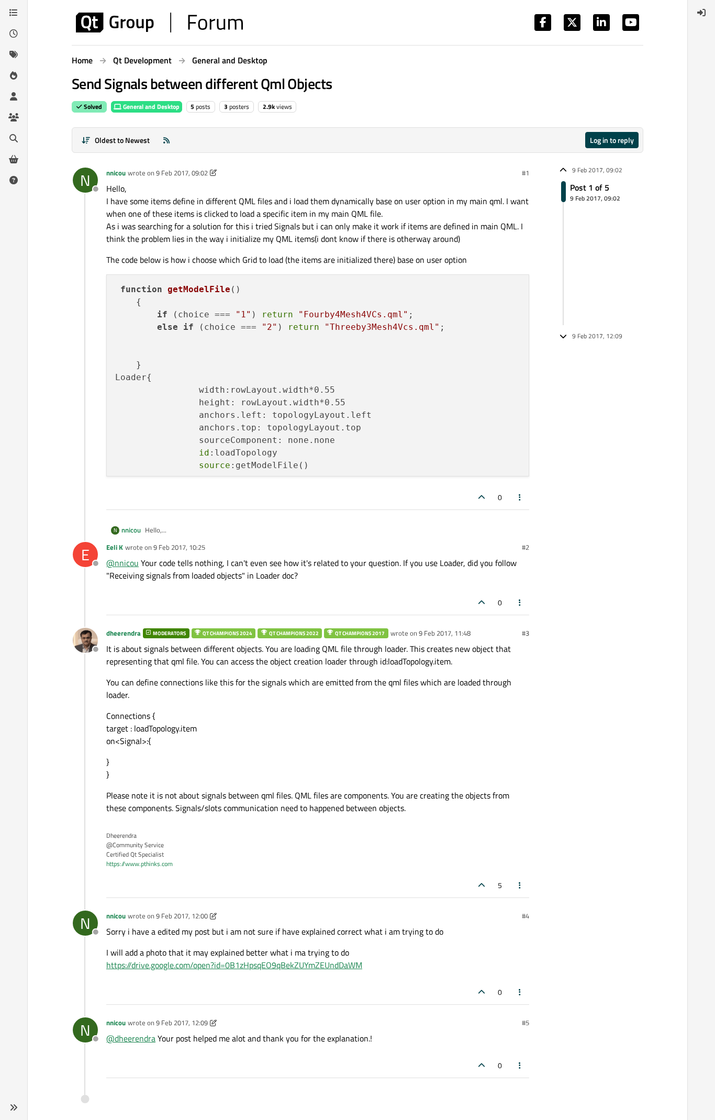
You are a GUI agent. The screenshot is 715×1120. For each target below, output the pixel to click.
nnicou (116, 173)
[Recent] (13, 33)
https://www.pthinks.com (139, 864)
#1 (525, 173)
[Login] (701, 12)
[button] (13, 1107)
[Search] (13, 138)
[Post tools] (520, 497)
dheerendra (123, 633)
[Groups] (13, 117)
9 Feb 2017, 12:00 (182, 916)
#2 (525, 547)
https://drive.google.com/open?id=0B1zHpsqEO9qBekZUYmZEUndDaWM (234, 965)
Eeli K (114, 547)
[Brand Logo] (159, 22)
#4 (525, 916)
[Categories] (13, 12)
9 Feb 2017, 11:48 (445, 633)
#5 (525, 1022)
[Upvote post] (481, 497)
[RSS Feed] (166, 140)
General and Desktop (150, 107)
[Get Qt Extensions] (13, 159)
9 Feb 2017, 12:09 (182, 1022)
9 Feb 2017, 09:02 (182, 173)
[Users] (13, 96)
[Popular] (13, 75)
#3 (525, 633)
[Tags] (13, 54)
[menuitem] (701, 12)
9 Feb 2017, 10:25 (179, 547)
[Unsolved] (13, 180)
